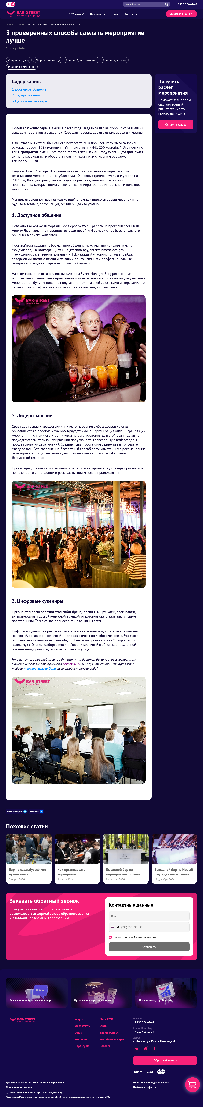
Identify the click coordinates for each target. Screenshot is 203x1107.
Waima (28, 1087)
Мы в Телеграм (15, 811)
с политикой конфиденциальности (140, 937)
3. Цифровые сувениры (30, 101)
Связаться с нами (179, 13)
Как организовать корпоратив (71, 871)
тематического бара (40, 668)
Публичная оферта (144, 1087)
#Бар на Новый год (47, 60)
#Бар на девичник (114, 60)
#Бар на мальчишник (21, 67)
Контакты (131, 14)
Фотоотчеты (98, 14)
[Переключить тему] (10, 4)
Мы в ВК (34, 811)
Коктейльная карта (112, 1039)
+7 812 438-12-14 (143, 1031)
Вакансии (106, 1046)
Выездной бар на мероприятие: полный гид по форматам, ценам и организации (125, 876)
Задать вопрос (109, 1032)
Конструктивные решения (48, 1082)
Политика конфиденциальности (152, 1082)
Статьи (104, 1026)
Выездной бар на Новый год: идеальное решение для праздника (174, 874)
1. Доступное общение (29, 89)
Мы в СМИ (106, 1019)
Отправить (149, 947)
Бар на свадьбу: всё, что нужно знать (27, 871)
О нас (115, 14)
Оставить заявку (175, 124)
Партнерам (82, 1046)
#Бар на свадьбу (18, 60)
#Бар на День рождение (81, 60)
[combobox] (114, 927)
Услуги (77, 14)
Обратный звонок (165, 1060)
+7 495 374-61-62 (143, 1022)
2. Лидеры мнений (26, 95)
